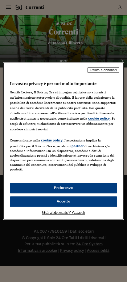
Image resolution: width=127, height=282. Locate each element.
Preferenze (63, 188)
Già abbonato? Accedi (63, 212)
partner (78, 146)
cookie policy (99, 119)
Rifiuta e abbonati (103, 70)
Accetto (64, 201)
